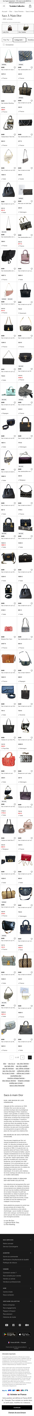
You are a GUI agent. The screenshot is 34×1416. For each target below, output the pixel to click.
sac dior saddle (21, 1066)
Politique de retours (10, 1262)
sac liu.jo (11, 1063)
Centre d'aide (8, 1292)
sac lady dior (9, 1066)
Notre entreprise (9, 1305)
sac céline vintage (22, 1068)
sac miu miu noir (9, 1071)
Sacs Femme (19, 11)
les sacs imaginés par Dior (15, 1140)
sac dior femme (23, 1063)
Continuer (17, 1407)
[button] (30, 6)
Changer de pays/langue (17, 1412)
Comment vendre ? (10, 1272)
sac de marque (8, 1068)
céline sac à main (23, 1073)
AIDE (4, 1288)
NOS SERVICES (8, 1240)
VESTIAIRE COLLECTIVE (11, 1301)
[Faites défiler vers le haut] (30, 1057)
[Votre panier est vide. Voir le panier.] (30, 6)
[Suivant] (22, 1057)
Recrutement (7, 1314)
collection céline (23, 1071)
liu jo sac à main (8, 1073)
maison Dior (20, 1207)
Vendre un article (9, 1279)
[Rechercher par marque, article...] (4, 6)
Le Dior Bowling (9, 1224)
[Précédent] (12, 1057)
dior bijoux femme (9, 1080)
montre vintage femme (15, 1078)
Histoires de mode (9, 1317)
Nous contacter (8, 1295)
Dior (10, 11)
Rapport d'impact (9, 1311)
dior (4, 1063)
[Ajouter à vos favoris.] (15, 67)
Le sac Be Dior (9, 1220)
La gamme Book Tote (11, 1222)
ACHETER (6, 1253)
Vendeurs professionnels (11, 1282)
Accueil (4, 11)
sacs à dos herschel (17, 1085)
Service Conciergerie (10, 1246)
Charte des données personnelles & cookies (16, 1347)
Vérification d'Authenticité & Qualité (16, 1259)
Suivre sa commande (10, 1256)
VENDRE (6, 1269)
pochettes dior (15, 1076)
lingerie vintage (24, 1080)
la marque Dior (16, 1118)
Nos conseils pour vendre (12, 1276)
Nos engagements (9, 1308)
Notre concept (8, 1243)
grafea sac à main (16, 1083)
